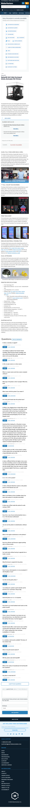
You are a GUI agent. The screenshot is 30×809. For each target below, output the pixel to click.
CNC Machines (11, 37)
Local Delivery (5, 777)
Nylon (18, 248)
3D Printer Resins (12, 31)
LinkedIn (16, 734)
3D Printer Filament (12, 27)
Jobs (2, 781)
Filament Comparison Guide (13, 253)
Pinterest (19, 734)
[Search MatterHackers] (27, 6)
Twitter (10, 734)
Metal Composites (17, 249)
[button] (15, 10)
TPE (7, 249)
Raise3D (3, 75)
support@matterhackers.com (11, 744)
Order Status (5, 775)
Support (4, 761)
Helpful (4, 347)
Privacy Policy (5, 785)
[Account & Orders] (23, 3)
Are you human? (15, 699)
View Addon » (16, 128)
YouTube (22, 734)
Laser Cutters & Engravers (14, 47)
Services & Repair (6, 765)
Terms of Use (5, 787)
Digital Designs (18, 40)
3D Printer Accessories (13, 24)
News (3, 752)
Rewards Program (7, 779)
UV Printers (10, 63)
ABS (13, 248)
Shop (3, 750)
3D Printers (21, 13)
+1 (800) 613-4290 (6, 742)
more (19, 251)
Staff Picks (15, 13)
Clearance (21, 37)
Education (4, 759)
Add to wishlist (7, 118)
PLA (11, 248)
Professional (5, 756)
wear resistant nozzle (10, 251)
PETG (15, 248)
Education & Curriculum (14, 44)
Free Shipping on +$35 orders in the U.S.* (10, 0)
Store (3, 73)
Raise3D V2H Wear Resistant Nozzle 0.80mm (14, 125)
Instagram (13, 734)
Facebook (8, 734)
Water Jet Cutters (12, 66)
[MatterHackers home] (7, 3)
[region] (15, 91)
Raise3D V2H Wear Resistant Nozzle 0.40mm (14, 131)
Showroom (4, 754)
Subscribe (15, 730)
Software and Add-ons (13, 60)
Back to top (15, 719)
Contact (3, 773)
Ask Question (15, 712)
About (3, 771)
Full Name (4, 705)
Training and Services (13, 53)
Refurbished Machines (13, 57)
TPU (5, 249)
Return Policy (5, 783)
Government (5, 763)
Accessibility (5, 789)
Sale (10, 13)
